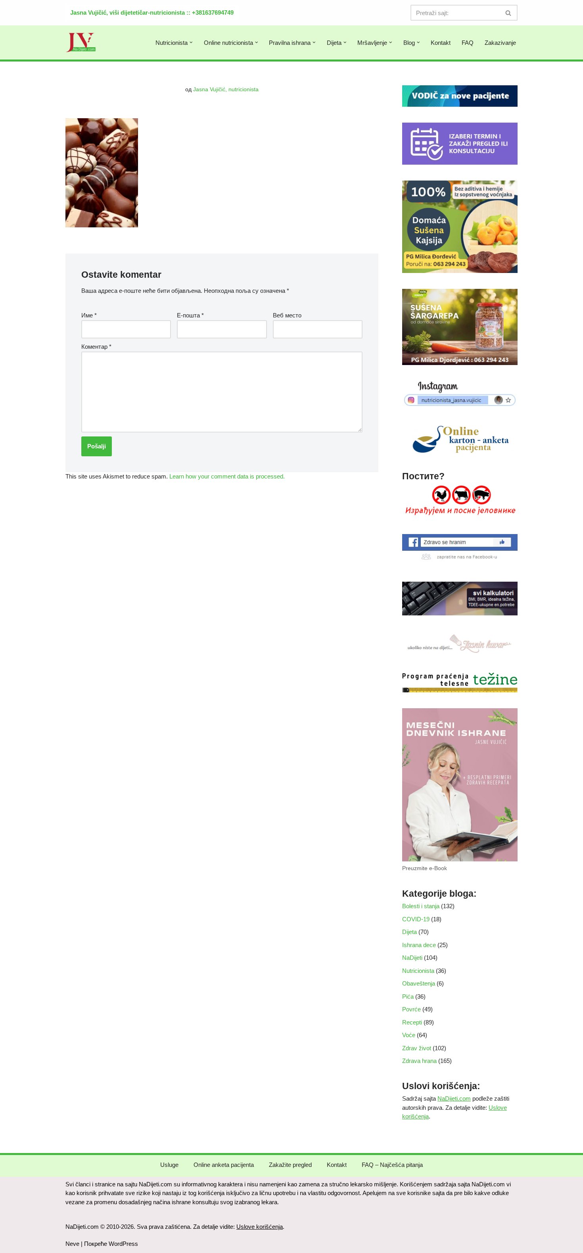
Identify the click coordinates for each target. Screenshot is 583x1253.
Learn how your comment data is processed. (227, 476)
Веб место (287, 315)
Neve (72, 1243)
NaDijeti (412, 957)
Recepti (412, 1022)
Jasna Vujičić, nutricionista (226, 89)
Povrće (411, 1009)
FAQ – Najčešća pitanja (392, 1164)
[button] (191, 42)
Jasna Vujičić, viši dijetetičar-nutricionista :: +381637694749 (152, 12)
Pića (408, 996)
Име (89, 315)
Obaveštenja (418, 983)
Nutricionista (418, 970)
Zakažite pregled (290, 1164)
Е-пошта (190, 315)
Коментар (96, 346)
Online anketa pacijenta (224, 1164)
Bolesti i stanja (420, 906)
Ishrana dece (419, 945)
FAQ (468, 42)
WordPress (123, 1243)
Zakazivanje (500, 42)
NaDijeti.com (454, 1098)
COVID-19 (416, 919)
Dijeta (409, 931)
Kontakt (441, 42)
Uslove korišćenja (259, 1226)
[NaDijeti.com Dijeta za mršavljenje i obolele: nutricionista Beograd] (80, 42)
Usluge (169, 1164)
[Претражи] (509, 13)
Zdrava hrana (419, 1060)
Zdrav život (416, 1048)
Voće (408, 1035)
